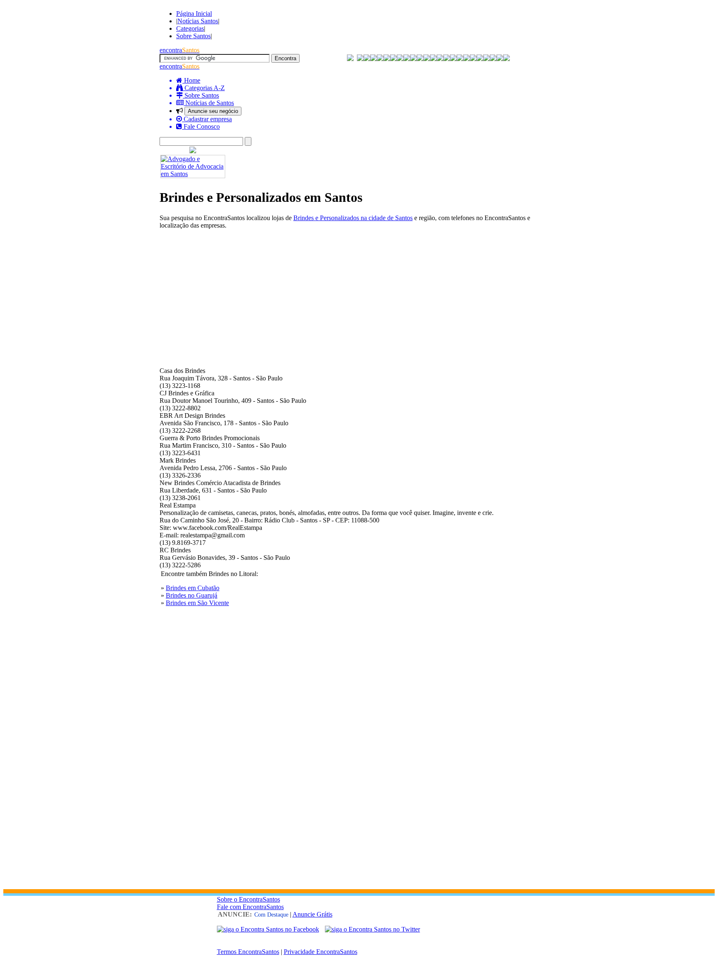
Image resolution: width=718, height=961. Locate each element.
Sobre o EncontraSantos (248, 899)
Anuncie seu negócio (213, 111)
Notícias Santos (197, 21)
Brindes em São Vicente (197, 602)
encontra (179, 50)
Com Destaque (271, 915)
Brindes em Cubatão (192, 587)
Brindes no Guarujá (191, 595)
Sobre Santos (193, 35)
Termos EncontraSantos (248, 951)
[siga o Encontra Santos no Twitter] (372, 929)
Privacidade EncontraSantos (320, 951)
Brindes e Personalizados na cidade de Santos (353, 217)
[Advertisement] (359, 294)
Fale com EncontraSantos (250, 906)
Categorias (190, 28)
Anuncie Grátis (312, 914)
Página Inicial (194, 13)
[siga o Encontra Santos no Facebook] (268, 929)
